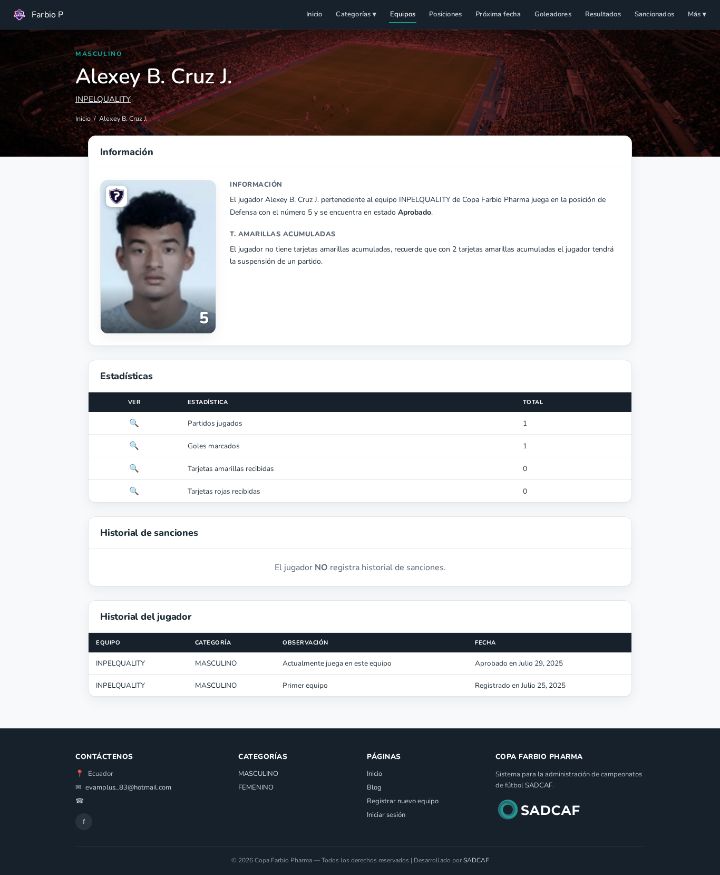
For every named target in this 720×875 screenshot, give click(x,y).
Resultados (603, 14)
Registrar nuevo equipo (403, 801)
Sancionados (654, 14)
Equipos (402, 14)
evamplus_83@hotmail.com (128, 787)
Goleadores (552, 14)
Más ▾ (697, 14)
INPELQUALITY (103, 99)
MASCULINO (258, 773)
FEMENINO (256, 787)
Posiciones (445, 14)
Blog (374, 787)
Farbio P (48, 15)
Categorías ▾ (356, 14)
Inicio (314, 14)
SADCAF (538, 785)
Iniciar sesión (386, 815)
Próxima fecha (498, 14)
